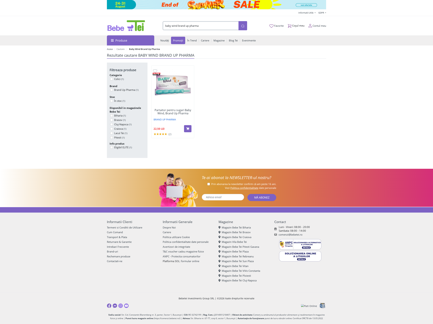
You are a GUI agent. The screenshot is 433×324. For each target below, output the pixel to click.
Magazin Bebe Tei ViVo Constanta (241, 270)
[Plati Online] (309, 306)
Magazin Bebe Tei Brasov (236, 232)
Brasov (120, 120)
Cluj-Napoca (123, 124)
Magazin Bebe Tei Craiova (236, 237)
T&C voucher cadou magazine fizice (183, 251)
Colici (119, 79)
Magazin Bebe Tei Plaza (235, 251)
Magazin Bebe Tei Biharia (236, 227)
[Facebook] (109, 306)
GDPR (321, 12)
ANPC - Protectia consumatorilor (181, 256)
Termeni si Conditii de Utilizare (124, 227)
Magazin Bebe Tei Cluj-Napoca (239, 280)
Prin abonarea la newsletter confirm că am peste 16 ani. (243, 184)
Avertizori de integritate (176, 246)
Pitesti (119, 137)
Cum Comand (115, 232)
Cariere (167, 232)
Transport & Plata (117, 237)
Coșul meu (297, 25)
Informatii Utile (306, 12)
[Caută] (242, 25)
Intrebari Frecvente (118, 246)
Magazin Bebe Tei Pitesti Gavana (240, 246)
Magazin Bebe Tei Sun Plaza (238, 261)
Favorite (279, 25)
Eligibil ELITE (123, 147)
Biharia (120, 115)
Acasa (110, 49)
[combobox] (201, 25)
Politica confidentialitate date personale (186, 242)
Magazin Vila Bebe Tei (234, 242)
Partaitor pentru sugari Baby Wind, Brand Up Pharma (173, 112)
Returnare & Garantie (119, 242)
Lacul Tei (120, 133)
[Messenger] (115, 306)
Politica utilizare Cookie (176, 237)
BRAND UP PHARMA (165, 119)
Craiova (120, 128)
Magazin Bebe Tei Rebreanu (238, 256)
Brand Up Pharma (126, 89)
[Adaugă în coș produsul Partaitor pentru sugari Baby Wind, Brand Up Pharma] (187, 128)
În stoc (119, 100)
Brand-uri (112, 251)
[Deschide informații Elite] (156, 74)
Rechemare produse (118, 256)
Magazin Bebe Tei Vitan (235, 266)
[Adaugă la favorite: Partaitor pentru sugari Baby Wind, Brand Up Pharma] (155, 71)
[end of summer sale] (216, 4)
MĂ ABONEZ (261, 197)
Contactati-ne (114, 261)
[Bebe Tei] (126, 25)
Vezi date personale (250, 188)
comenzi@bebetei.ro (290, 234)
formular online (190, 261)
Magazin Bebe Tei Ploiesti (236, 275)
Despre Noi (169, 227)
